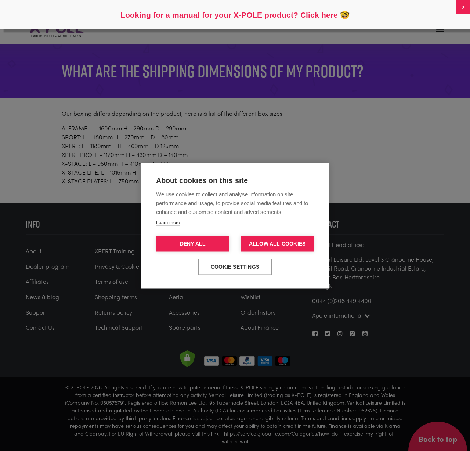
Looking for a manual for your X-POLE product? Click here (229, 15)
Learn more (168, 222)
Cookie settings (235, 266)
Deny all (193, 243)
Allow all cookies (277, 243)
